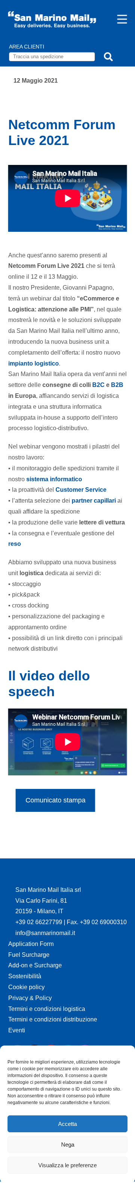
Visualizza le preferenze (67, 1165)
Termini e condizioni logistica (46, 1009)
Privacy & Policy (30, 998)
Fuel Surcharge (29, 955)
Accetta (67, 1124)
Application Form (31, 944)
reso (14, 544)
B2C (98, 385)
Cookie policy (26, 987)
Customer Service (81, 489)
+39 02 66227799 (39, 922)
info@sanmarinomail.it (45, 933)
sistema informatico (54, 479)
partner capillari (94, 500)
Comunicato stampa (56, 800)
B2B (117, 385)
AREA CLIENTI (26, 47)
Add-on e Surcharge (35, 965)
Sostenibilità (24, 976)
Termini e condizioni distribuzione (52, 1019)
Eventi (16, 1030)
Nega (67, 1144)
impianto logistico (33, 363)
